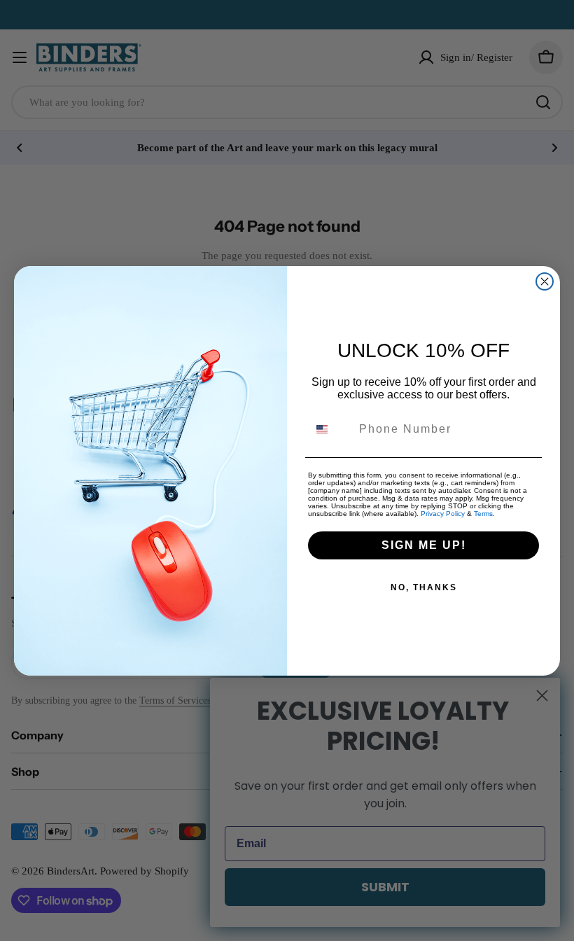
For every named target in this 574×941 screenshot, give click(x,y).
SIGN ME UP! (424, 545)
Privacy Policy (443, 513)
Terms (483, 513)
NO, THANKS (424, 587)
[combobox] (330, 429)
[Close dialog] (544, 281)
